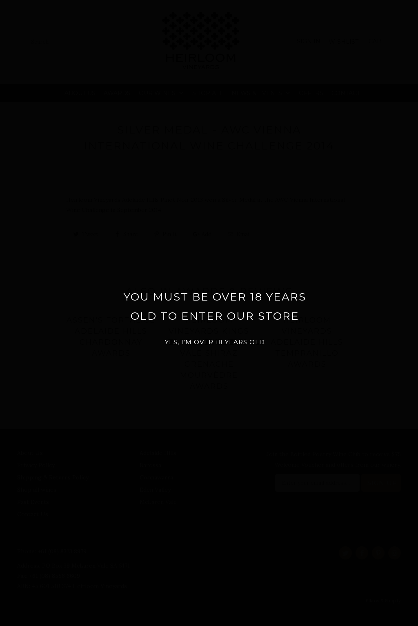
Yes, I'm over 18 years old (215, 342)
